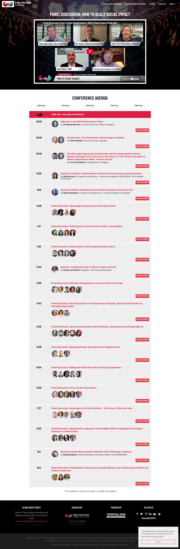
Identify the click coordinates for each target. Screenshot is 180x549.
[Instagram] (146, 513)
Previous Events (39, 521)
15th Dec (65, 105)
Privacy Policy (123, 545)
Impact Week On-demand (112, 4)
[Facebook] (137, 513)
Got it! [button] (158, 542)
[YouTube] (154, 513)
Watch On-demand (142, 130)
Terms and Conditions (108, 545)
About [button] (172, 4)
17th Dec (114, 105)
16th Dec (90, 105)
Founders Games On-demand (135, 4)
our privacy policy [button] (157, 536)
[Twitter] (141, 513)
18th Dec (139, 105)
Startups (162, 4)
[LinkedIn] (150, 514)
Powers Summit (23, 521)
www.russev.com (93, 545)
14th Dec (41, 105)
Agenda (152, 4)
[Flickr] (159, 514)
